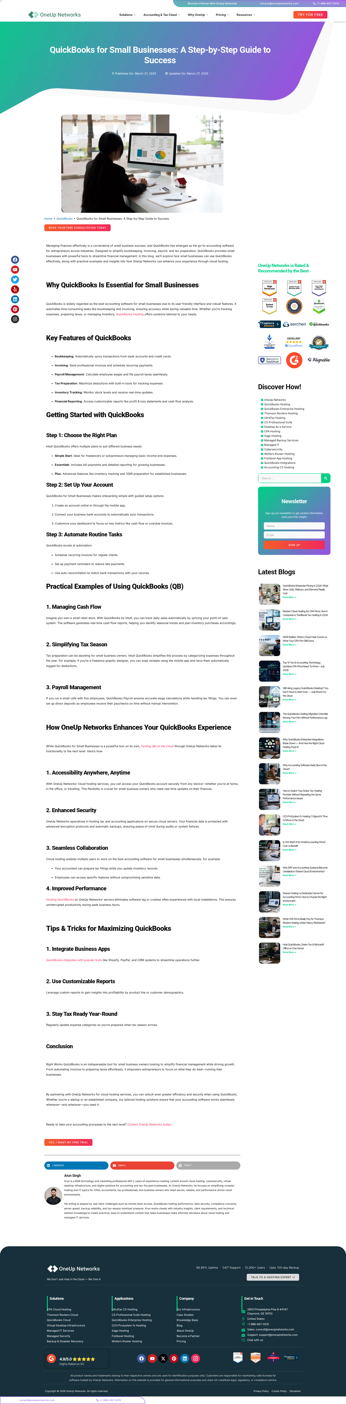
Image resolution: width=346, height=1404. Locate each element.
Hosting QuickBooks (60, 899)
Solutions (125, 15)
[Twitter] (15, 279)
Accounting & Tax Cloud (160, 15)
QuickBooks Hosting (130, 314)
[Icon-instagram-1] (195, 1358)
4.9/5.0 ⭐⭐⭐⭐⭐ (77, 1359)
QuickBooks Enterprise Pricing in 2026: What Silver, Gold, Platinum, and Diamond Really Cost (305, 589)
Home (48, 218)
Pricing (221, 15)
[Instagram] (15, 319)
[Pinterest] (15, 309)
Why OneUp (196, 15)
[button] (77, 227)
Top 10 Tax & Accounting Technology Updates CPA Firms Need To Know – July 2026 (304, 666)
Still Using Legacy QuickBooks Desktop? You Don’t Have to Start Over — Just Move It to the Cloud (305, 692)
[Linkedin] (15, 299)
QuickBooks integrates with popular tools (74, 960)
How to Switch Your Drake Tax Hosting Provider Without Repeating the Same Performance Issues (302, 794)
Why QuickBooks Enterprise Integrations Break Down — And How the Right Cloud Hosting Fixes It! (303, 743)
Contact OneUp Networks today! (149, 1124)
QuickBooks (64, 218)
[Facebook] (15, 260)
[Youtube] (15, 270)
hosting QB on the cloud (157, 746)
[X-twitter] (163, 1358)
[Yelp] (15, 289)
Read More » (289, 597)
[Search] (325, 478)
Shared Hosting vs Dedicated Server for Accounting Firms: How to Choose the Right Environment (305, 897)
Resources (244, 15)
